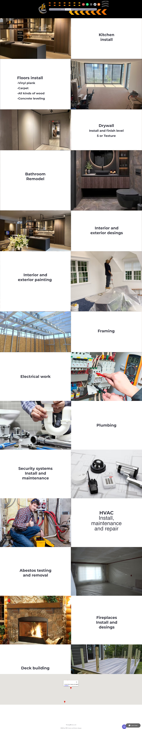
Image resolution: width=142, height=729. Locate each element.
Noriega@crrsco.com (71, 724)
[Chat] (124, 726)
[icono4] (83, 4)
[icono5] (87, 4)
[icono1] (98, 4)
